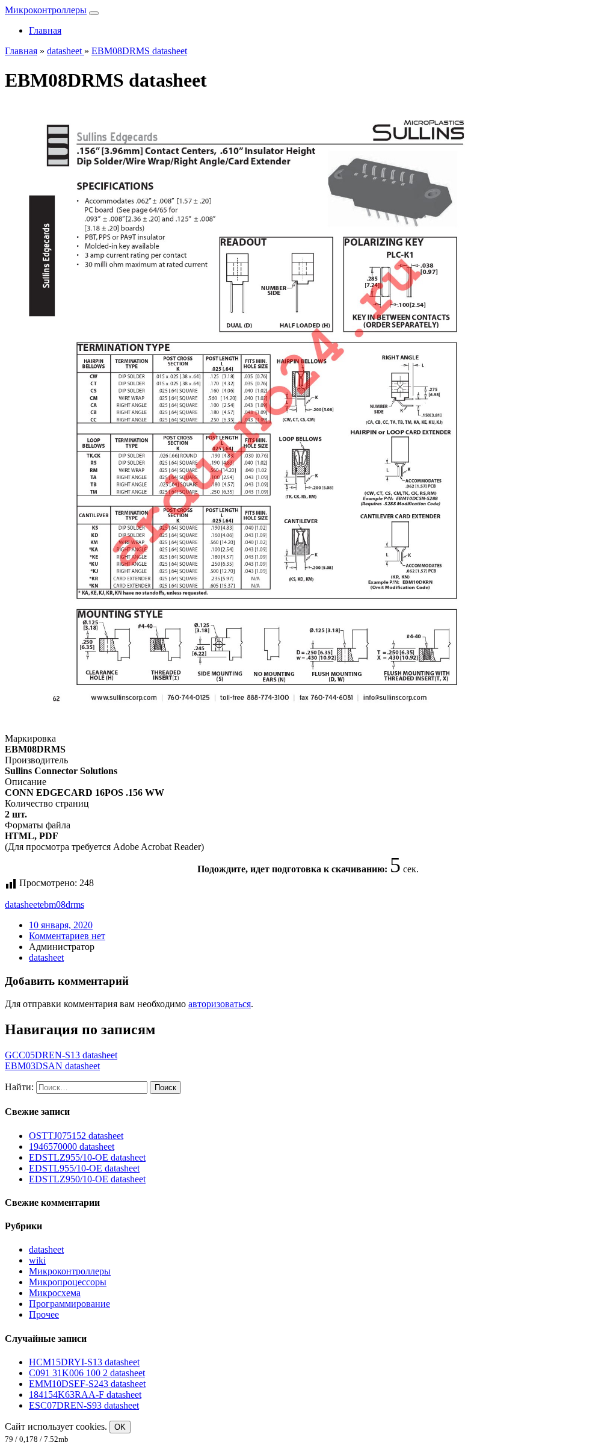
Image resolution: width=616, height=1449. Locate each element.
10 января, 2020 (61, 925)
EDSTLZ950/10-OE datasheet (87, 1179)
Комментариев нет (67, 936)
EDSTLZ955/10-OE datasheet (87, 1157)
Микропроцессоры (67, 1282)
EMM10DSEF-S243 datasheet (87, 1384)
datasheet (22, 904)
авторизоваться (219, 1004)
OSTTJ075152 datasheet (76, 1136)
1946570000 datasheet (71, 1146)
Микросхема (55, 1293)
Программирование (69, 1304)
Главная (45, 30)
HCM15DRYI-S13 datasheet (84, 1362)
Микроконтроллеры (46, 10)
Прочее (44, 1314)
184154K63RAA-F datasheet (85, 1394)
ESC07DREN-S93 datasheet (84, 1405)
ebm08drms (62, 904)
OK (120, 1427)
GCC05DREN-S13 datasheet (61, 1055)
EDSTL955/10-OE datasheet (84, 1168)
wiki (37, 1260)
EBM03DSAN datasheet (52, 1066)
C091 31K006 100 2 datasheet (87, 1373)
